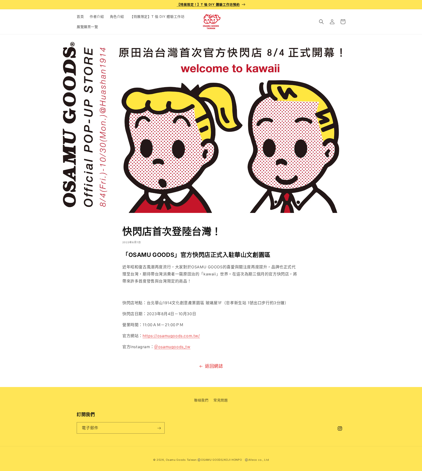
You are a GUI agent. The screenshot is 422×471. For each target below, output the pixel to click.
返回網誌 (214, 366)
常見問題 (220, 400)
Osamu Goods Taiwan (181, 459)
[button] (321, 21)
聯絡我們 (201, 400)
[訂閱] (159, 428)
